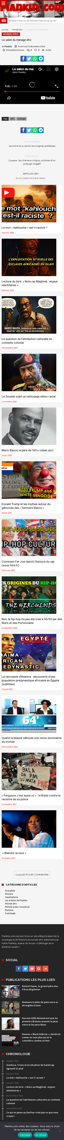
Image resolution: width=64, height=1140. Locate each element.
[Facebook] (19, 969)
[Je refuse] (59, 1131)
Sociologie (10, 913)
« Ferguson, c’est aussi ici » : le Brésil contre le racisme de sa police (31, 797)
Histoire (9, 893)
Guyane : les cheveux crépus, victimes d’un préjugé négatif (32, 160)
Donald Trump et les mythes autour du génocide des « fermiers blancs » (26, 505)
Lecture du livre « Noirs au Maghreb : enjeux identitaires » (30, 283)
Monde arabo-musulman (17, 906)
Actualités (10, 890)
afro (12, 118)
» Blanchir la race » (14, 853)
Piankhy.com (32, 9)
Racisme (9, 910)
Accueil (5, 29)
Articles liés (31, 173)
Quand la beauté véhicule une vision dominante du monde (31, 739)
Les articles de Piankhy (16, 900)
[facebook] (23, 59)
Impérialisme (11, 897)
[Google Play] (39, 969)
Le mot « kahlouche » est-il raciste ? (24, 227)
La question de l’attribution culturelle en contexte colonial (27, 340)
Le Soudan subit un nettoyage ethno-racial (29, 396)
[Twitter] (25, 969)
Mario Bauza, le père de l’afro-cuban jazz (27, 450)
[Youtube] (32, 969)
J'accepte (25, 1135)
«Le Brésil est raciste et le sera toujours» (28, 20)
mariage (21, 118)
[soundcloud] (45, 969)
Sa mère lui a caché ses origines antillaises (32, 143)
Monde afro (17, 29)
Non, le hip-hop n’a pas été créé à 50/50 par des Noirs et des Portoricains (32, 621)
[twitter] (29, 59)
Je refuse (40, 1135)
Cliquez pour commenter (32, 874)
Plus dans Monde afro (31, 178)
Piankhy (8, 46)
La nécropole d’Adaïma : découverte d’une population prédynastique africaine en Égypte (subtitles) (30, 680)
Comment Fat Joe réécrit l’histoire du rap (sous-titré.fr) (28, 563)
